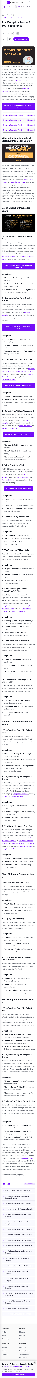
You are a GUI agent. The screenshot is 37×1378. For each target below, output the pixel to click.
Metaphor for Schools (9, 428)
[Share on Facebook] (13, 33)
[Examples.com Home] (15, 2)
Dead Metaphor (7, 480)
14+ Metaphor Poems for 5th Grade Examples (16, 1287)
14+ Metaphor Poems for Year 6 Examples (18, 1235)
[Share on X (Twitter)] (8, 33)
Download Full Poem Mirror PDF (18, 489)
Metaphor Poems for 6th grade (13, 120)
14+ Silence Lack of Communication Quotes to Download (19, 1294)
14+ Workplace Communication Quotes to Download (18, 1252)
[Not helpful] (10, 39)
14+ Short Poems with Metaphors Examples (19, 1209)
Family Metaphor (25, 426)
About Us (22, 1347)
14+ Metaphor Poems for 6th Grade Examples (16, 1272)
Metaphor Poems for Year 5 (12, 125)
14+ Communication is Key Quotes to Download (17, 1259)
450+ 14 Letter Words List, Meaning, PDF (18, 1191)
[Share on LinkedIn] (18, 33)
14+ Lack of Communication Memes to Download (17, 1302)
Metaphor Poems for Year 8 (12, 130)
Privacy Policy (24, 1351)
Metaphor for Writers (19, 611)
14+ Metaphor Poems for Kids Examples (18, 1203)
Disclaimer (23, 1358)
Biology (22, 1335)
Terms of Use (24, 1354)
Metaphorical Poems (18, 182)
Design (4, 1347)
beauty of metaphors (26, 1158)
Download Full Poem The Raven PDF (18, 385)
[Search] (29, 2)
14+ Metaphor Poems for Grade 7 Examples (19, 1266)
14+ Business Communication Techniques (18, 1314)
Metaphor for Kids (8, 849)
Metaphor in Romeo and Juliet (12, 796)
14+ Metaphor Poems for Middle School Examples (18, 1215)
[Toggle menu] (4, 2)
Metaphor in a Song (25, 846)
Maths (4, 1335)
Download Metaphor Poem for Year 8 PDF (18, 106)
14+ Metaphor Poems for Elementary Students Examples (17, 1197)
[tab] (9, 7)
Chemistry (5, 1339)
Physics (22, 1332)
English (9, 15)
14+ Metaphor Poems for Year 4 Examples (18, 1245)
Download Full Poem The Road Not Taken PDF (18, 266)
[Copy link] (3, 33)
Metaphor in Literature (20, 794)
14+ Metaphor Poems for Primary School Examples (18, 1223)
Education (5, 1354)
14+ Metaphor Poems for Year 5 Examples (18, 1240)
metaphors (17, 80)
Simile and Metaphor (9, 380)
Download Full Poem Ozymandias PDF (18, 327)
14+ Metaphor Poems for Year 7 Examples (18, 1229)
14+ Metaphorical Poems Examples (16, 1308)
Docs (21, 1339)
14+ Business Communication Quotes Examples (17, 1280)
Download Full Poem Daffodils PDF (18, 434)
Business (5, 1351)
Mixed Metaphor (23, 477)
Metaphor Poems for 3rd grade (13, 115)
